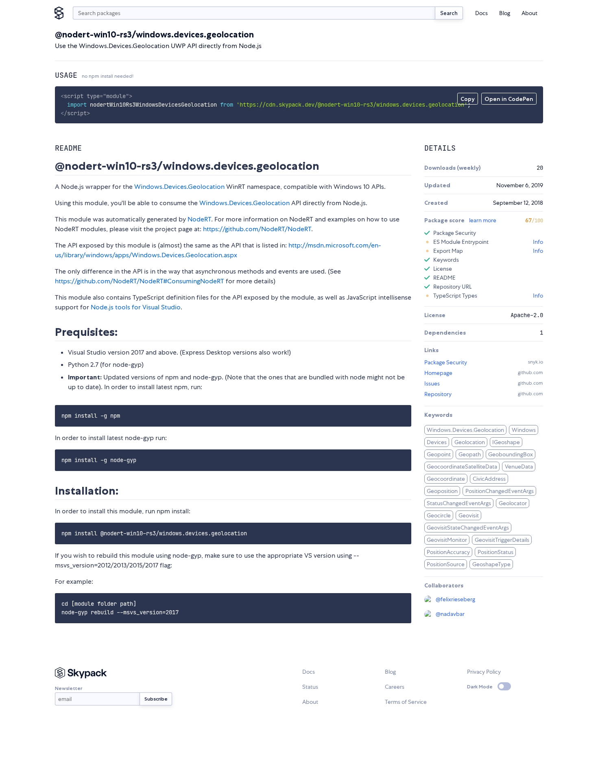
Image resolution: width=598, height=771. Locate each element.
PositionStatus (495, 552)
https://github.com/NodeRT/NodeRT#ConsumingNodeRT (139, 281)
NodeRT (199, 219)
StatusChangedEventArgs (459, 503)
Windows (524, 430)
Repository (438, 394)
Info (538, 242)
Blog (504, 13)
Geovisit (468, 515)
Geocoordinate (446, 478)
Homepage (438, 373)
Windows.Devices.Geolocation (179, 186)
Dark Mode (480, 686)
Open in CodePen (509, 99)
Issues (432, 383)
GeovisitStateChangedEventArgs (468, 527)
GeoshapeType (491, 564)
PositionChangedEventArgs (499, 491)
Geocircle (439, 515)
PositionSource (446, 564)
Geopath (469, 454)
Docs (481, 13)
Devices (437, 442)
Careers (394, 686)
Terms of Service (406, 701)
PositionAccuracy (448, 552)
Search (449, 13)
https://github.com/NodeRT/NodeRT (257, 229)
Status (310, 686)
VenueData (519, 466)
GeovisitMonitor (447, 539)
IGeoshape (506, 442)
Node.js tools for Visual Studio (136, 307)
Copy (468, 99)
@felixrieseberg (455, 599)
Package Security (445, 362)
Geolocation (469, 442)
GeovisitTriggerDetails (502, 539)
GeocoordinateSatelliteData (462, 466)
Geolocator (513, 503)
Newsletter (68, 688)
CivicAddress (489, 478)
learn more (482, 220)
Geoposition (442, 491)
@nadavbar (450, 614)
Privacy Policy (484, 671)
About (529, 13)
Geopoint (439, 454)
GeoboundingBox (510, 454)
